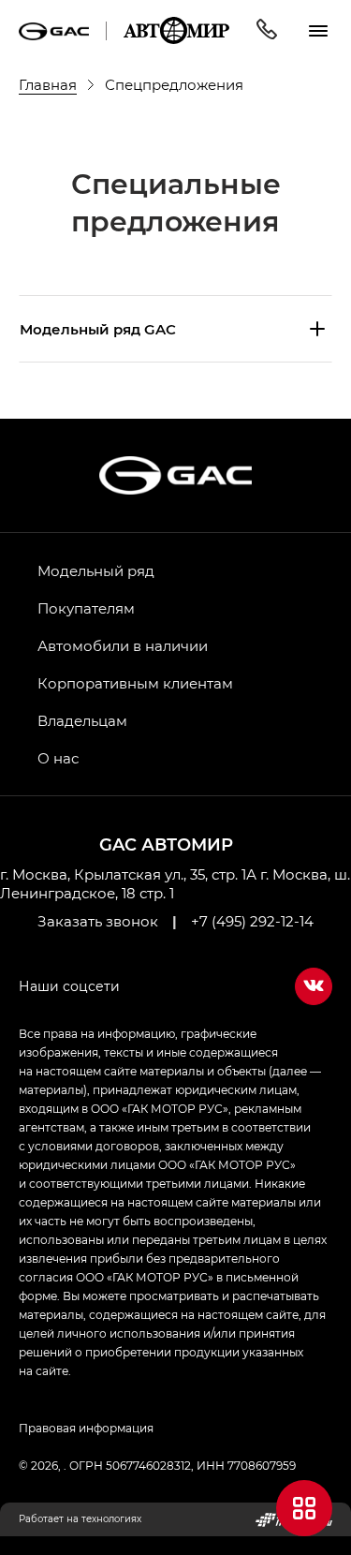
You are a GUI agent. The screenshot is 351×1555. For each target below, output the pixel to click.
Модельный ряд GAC (98, 328)
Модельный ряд (95, 570)
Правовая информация (86, 1427)
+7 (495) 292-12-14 (252, 920)
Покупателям (86, 608)
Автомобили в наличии (122, 645)
